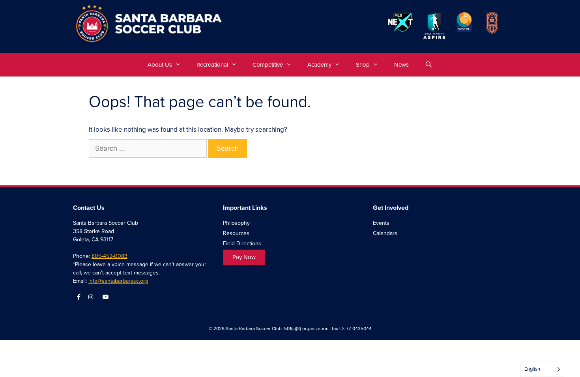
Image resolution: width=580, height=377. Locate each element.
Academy (319, 64)
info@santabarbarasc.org (118, 281)
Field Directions (242, 243)
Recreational (212, 64)
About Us (160, 64)
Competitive (268, 64)
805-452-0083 (109, 256)
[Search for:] (148, 148)
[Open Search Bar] (428, 65)
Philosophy (236, 223)
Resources (236, 233)
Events (381, 223)
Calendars (385, 233)
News (401, 64)
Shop (363, 64)
